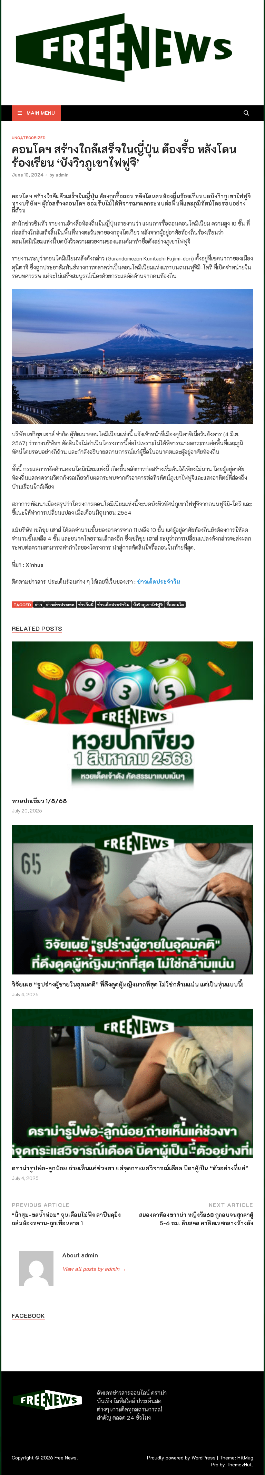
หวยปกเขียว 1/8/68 (39, 801)
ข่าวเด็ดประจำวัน (158, 581)
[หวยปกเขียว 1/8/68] (132, 718)
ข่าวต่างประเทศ (60, 604)
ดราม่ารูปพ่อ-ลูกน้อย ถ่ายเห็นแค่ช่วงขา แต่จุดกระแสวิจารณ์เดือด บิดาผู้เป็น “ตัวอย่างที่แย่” (130, 1168)
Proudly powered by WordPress (181, 1457)
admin (62, 175)
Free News (66, 1457)
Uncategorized (29, 137)
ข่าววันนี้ (86, 604)
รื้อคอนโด (175, 604)
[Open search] (246, 113)
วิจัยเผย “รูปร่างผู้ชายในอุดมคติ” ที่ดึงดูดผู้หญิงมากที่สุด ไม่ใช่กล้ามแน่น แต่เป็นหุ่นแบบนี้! (128, 984)
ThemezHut (239, 1464)
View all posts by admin (94, 1268)
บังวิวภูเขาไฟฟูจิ (148, 604)
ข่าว (38, 604)
